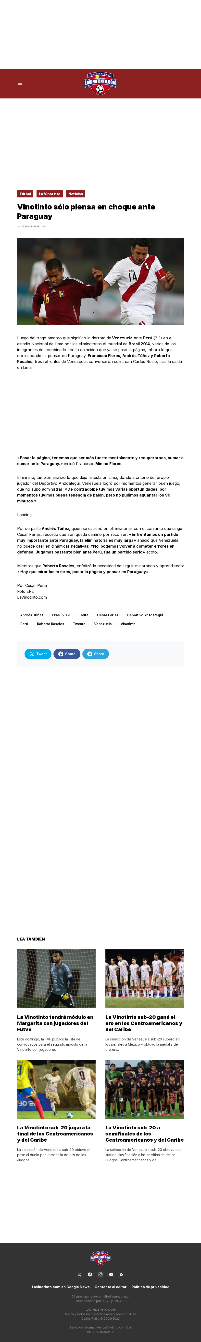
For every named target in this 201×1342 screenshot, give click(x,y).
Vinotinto (128, 624)
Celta (83, 615)
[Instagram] (100, 1274)
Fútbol (25, 194)
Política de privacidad (150, 1287)
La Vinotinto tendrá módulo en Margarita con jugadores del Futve (55, 1023)
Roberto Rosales (50, 624)
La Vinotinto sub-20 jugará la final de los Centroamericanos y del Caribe (55, 1134)
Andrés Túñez (31, 615)
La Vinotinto (50, 194)
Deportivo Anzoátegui (145, 615)
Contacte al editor (110, 1287)
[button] (19, 83)
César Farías (107, 615)
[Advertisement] (100, 34)
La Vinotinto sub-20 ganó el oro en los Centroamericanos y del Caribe (143, 1023)
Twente (79, 624)
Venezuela (103, 624)
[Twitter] (79, 1274)
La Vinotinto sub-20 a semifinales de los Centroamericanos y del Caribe (144, 1134)
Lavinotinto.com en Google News (61, 1287)
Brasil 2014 (61, 615)
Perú (24, 624)
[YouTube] (111, 1274)
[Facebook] (90, 1274)
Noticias (75, 194)
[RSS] (122, 1274)
